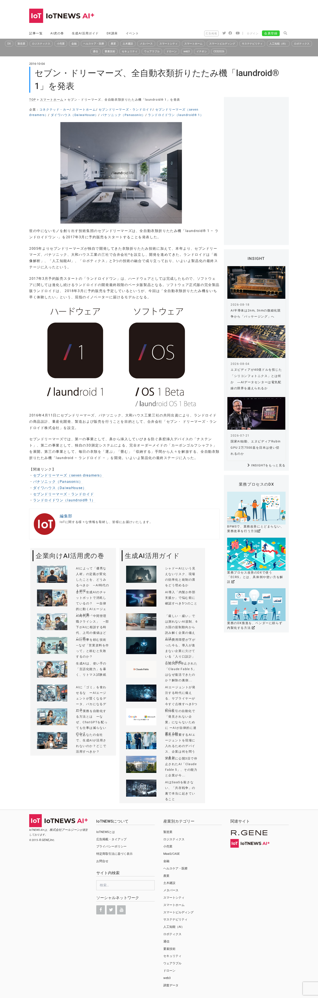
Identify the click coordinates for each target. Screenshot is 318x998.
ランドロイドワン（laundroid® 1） (175, 115)
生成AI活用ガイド (85, 33)
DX (9, 43)
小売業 (61, 43)
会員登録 (271, 33)
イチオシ (201, 51)
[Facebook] (100, 909)
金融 (74, 43)
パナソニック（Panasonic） (123, 115)
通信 (95, 51)
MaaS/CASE (171, 853)
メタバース (146, 43)
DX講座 (112, 33)
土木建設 (128, 43)
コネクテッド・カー (54, 109)
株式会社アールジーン (65, 829)
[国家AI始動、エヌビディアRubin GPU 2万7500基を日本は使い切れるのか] (256, 413)
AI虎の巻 (57, 33)
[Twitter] (111, 909)
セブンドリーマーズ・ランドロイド (126, 109)
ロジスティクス (41, 43)
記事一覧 (36, 33)
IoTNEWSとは (105, 832)
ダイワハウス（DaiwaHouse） (74, 115)
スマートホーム (193, 43)
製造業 (21, 43)
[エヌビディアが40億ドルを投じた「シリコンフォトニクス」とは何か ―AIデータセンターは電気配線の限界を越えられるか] (256, 341)
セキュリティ (129, 51)
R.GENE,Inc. (47, 840)
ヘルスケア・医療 (93, 43)
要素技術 (110, 51)
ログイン (253, 33)
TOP (32, 99)
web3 (186, 51)
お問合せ (102, 861)
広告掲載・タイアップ (111, 839)
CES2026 (219, 51)
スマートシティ (168, 43)
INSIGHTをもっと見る (268, 465)
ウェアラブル (152, 51)
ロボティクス (302, 43)
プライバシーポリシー (111, 846)
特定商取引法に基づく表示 (114, 853)
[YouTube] (121, 909)
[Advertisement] (210, 16)
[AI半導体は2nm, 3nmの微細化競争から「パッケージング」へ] (256, 282)
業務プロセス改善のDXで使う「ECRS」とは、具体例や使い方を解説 (255, 577)
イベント (132, 33)
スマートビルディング (222, 43)
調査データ (170, 985)
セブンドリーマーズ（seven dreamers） (68, 475)
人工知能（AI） (278, 43)
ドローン (171, 51)
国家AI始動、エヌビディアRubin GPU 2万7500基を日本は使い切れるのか (256, 448)
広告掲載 (211, 33)
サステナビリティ (252, 43)
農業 (113, 43)
